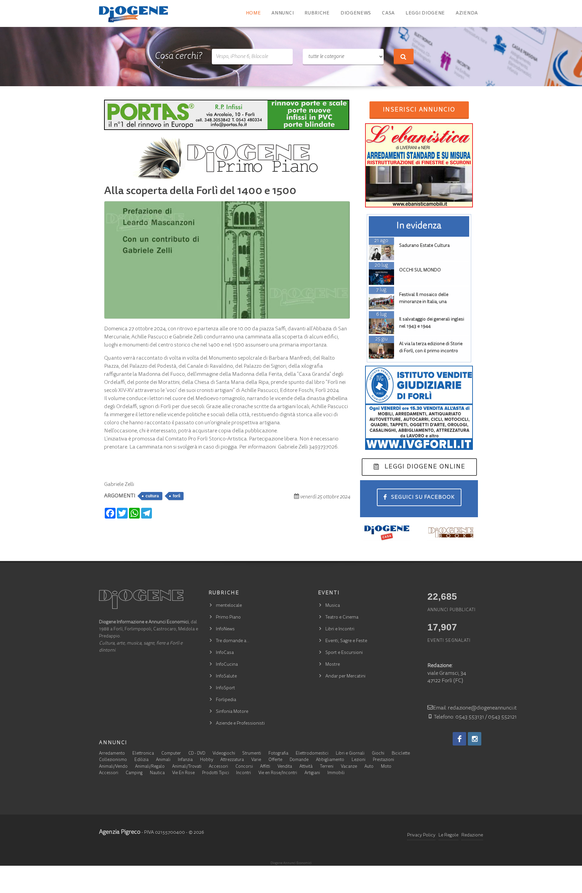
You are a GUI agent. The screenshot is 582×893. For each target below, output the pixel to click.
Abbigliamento (330, 760)
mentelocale (229, 605)
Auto (369, 767)
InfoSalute (226, 676)
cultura (152, 496)
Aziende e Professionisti (240, 723)
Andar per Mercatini (345, 676)
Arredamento (112, 754)
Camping (134, 773)
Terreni (326, 767)
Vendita (285, 767)
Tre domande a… (232, 641)
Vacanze (349, 767)
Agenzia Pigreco (119, 832)
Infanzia (185, 760)
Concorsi (244, 767)
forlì (176, 496)
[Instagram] (474, 739)
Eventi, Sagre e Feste (346, 641)
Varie (256, 760)
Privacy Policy (421, 835)
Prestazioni (383, 760)
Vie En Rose (183, 773)
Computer (171, 754)
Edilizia (141, 760)
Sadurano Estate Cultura (424, 245)
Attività (306, 767)
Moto (386, 767)
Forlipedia (226, 700)
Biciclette (401, 754)
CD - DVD (196, 754)
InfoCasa (225, 653)
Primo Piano (228, 617)
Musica (332, 605)
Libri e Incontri (339, 629)
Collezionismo (113, 760)
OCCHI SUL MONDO (420, 270)
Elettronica (143, 754)
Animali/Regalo (150, 767)
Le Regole (448, 835)
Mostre (332, 664)
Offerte (275, 760)
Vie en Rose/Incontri (277, 773)
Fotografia (278, 754)
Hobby (206, 760)
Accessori (218, 767)
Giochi (378, 754)
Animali (163, 760)
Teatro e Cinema (341, 617)
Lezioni (358, 760)
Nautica (157, 773)
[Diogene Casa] (387, 532)
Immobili (336, 773)
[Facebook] (459, 739)
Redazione (472, 835)
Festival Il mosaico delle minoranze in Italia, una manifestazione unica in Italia (428, 302)
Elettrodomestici (312, 754)
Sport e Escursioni (344, 653)
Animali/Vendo (113, 767)
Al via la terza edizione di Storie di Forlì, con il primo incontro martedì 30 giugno (430, 351)
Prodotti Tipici (215, 773)
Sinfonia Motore (232, 711)
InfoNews (225, 629)
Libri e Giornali (350, 754)
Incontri (243, 773)
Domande (299, 760)
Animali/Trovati (186, 767)
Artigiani (312, 773)
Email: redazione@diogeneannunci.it (475, 708)
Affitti (265, 767)
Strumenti (251, 754)
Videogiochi (224, 754)
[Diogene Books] (451, 532)
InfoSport (225, 688)
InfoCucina (227, 664)
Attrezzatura (232, 760)
